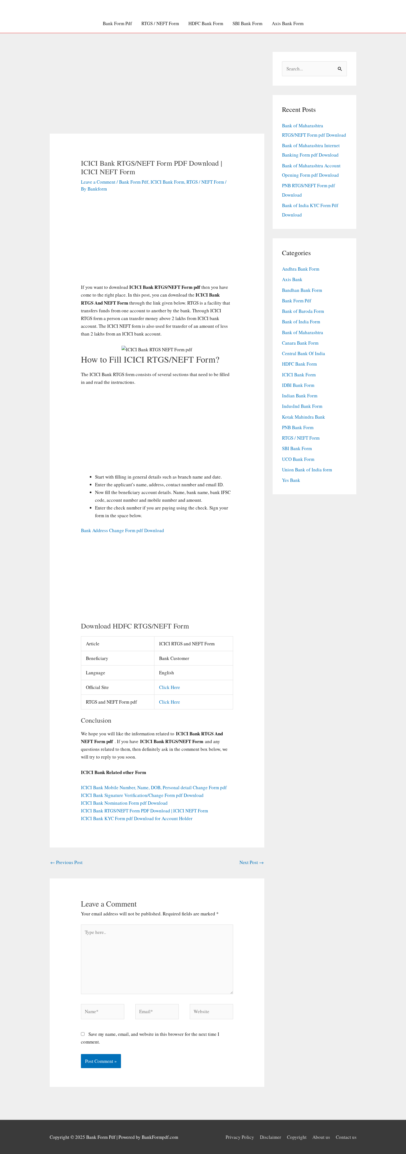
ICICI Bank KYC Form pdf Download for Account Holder (137, 818)
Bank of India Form (301, 321)
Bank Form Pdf (117, 23)
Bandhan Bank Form (302, 290)
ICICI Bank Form (167, 182)
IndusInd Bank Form (302, 406)
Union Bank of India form (307, 469)
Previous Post (66, 862)
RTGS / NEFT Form (160, 23)
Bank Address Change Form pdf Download (122, 530)
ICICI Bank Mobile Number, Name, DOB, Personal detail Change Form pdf (154, 787)
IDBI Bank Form (298, 385)
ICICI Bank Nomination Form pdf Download (124, 803)
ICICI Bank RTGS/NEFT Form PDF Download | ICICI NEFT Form (144, 810)
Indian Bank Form (299, 395)
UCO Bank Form (298, 459)
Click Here (169, 687)
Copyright (297, 1137)
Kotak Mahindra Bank (303, 417)
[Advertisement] (157, 92)
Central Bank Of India (303, 353)
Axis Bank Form (288, 23)
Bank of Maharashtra (302, 332)
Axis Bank (292, 279)
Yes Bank (291, 480)
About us (321, 1137)
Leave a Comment (98, 182)
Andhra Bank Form (300, 269)
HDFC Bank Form (205, 23)
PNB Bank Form (297, 427)
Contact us (346, 1137)
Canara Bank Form (300, 343)
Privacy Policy (240, 1137)
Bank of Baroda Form (303, 311)
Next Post (251, 862)
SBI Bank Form (247, 23)
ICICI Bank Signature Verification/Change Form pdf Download (142, 795)
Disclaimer (270, 1137)
